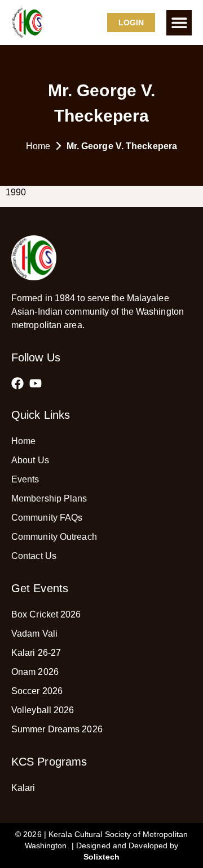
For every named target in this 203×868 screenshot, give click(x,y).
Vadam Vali (34, 633)
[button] (179, 22)
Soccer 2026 (37, 691)
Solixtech (101, 856)
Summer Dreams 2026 (57, 729)
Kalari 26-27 (36, 652)
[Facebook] (17, 383)
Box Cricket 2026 (46, 614)
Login (131, 22)
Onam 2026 (35, 672)
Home (38, 146)
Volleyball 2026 (42, 710)
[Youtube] (35, 383)
